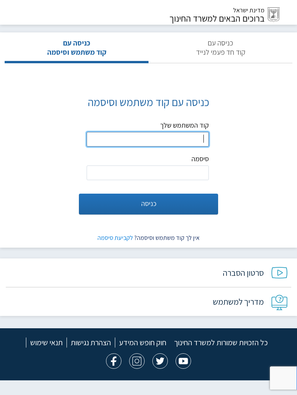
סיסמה (200, 158)
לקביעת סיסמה (115, 238)
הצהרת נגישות (91, 343)
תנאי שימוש (46, 343)
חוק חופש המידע (142, 343)
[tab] (220, 50)
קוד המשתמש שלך (184, 125)
